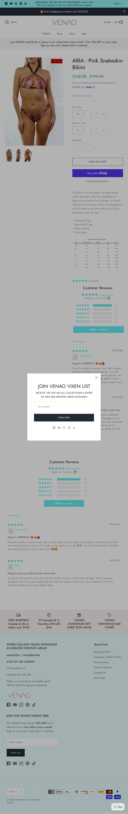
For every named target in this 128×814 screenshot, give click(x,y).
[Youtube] (59, 427)
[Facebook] (54, 427)
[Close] (96, 377)
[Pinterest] (69, 427)
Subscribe (64, 417)
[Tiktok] (74, 427)
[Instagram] (64, 427)
